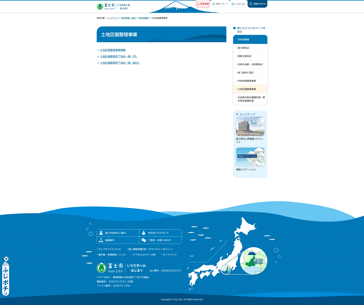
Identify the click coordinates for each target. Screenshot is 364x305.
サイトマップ (170, 255)
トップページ (113, 18)
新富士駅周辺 (244, 56)
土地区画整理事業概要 (113, 50)
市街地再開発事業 (247, 81)
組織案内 (109, 240)
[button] (203, 4)
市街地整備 (143, 18)
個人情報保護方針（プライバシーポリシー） (151, 249)
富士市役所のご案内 (115, 233)
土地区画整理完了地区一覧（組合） (120, 63)
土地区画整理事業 (247, 89)
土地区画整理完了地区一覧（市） (119, 56)
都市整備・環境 (129, 18)
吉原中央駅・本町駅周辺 (250, 64)
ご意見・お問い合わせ (159, 240)
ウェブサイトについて (109, 249)
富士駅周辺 (243, 48)
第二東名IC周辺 (246, 72)
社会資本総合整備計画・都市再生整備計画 (251, 99)
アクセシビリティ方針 (144, 255)
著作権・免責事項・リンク (112, 255)
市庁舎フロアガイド (158, 233)
